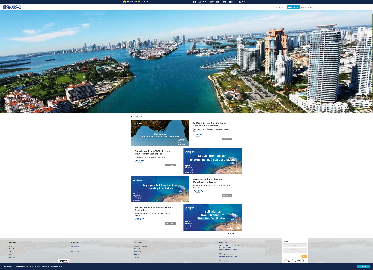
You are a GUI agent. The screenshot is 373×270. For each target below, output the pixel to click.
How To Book (215, 2)
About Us (203, 2)
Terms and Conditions (140, 246)
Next (232, 234)
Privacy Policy (138, 249)
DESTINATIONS (279, 7)
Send (304, 256)
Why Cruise (137, 252)
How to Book (12, 249)
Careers (136, 257)
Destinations (75, 246)
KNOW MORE (227, 139)
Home (194, 2)
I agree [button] (363, 266)
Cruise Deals (75, 249)
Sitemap (136, 254)
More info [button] (62, 266)
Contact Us (241, 2)
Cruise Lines (75, 252)
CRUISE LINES (306, 7)
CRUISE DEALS (293, 7)
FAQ (224, 2)
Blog (231, 2)
